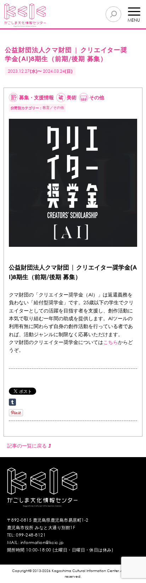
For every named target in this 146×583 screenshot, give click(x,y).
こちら (110, 342)
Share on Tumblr (12, 402)
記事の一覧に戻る (27, 445)
